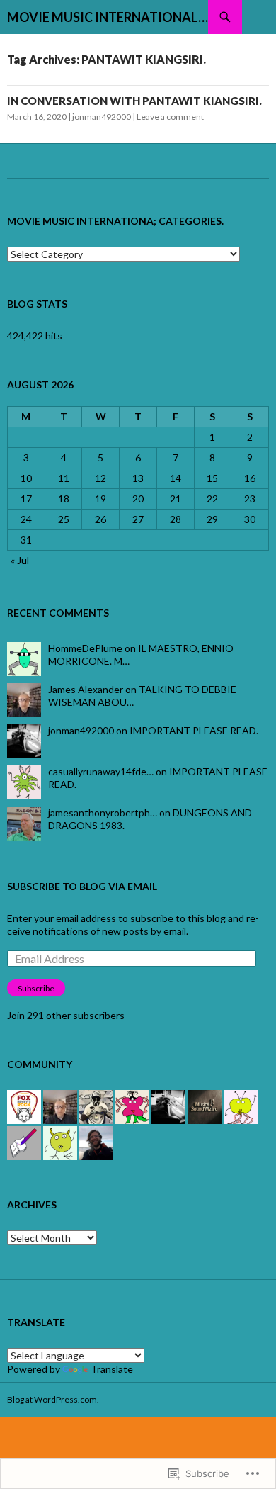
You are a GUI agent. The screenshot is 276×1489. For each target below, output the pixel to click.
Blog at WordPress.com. (53, 1399)
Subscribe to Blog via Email (82, 886)
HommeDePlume (85, 648)
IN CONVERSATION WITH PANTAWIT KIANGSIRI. (134, 100)
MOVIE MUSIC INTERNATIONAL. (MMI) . (107, 17)
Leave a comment (170, 116)
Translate (112, 1369)
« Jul (20, 560)
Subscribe (36, 988)
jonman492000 (101, 116)
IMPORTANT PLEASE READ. (194, 730)
